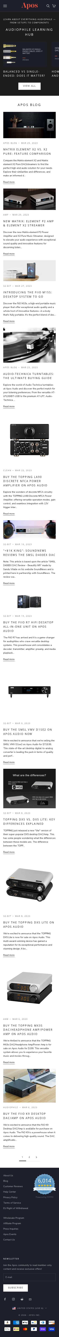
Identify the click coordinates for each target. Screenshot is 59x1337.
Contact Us (9, 1239)
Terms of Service (12, 1202)
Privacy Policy (10, 1197)
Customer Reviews (13, 1186)
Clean (7, 470)
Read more (9, 182)
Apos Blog (10, 143)
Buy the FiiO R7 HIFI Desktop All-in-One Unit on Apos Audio (28, 627)
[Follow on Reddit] (22, 1299)
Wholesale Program (13, 1218)
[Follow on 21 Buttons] (30, 1299)
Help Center (9, 1191)
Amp (6, 214)
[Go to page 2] (36, 1157)
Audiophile (10, 1107)
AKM (6, 1019)
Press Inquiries (10, 1228)
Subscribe (15, 1287)
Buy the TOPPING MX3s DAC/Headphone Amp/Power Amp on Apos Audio (28, 1030)
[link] (44, 1187)
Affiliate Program (12, 1223)
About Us (8, 1175)
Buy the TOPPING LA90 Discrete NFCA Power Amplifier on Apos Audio (25, 481)
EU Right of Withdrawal (15, 1208)
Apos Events (9, 1234)
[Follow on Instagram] (13, 1299)
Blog (5, 1181)
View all (29, 86)
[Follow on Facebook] (5, 1299)
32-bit (7, 286)
